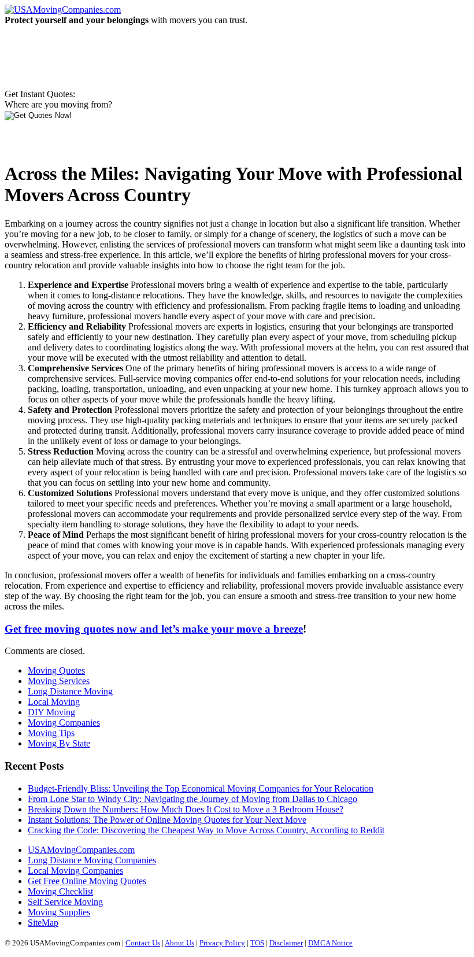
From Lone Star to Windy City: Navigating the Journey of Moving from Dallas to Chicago (192, 799)
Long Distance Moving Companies (92, 860)
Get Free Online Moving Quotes (87, 881)
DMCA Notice (330, 942)
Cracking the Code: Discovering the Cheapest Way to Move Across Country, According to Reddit (206, 830)
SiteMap (43, 923)
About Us (179, 942)
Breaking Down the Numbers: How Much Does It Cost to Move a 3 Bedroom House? (185, 809)
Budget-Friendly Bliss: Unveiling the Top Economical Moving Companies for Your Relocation (200, 788)
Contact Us (142, 942)
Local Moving (54, 702)
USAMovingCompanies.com (81, 850)
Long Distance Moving (70, 691)
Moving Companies (64, 722)
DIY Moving (51, 712)
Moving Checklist (60, 891)
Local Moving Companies (75, 870)
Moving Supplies (59, 912)
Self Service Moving (65, 902)
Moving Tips (51, 733)
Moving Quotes (56, 670)
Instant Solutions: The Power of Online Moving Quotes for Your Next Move (167, 820)
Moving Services (59, 681)
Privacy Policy (222, 942)
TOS (257, 942)
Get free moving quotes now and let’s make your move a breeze (154, 629)
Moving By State (59, 743)
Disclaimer (286, 942)
